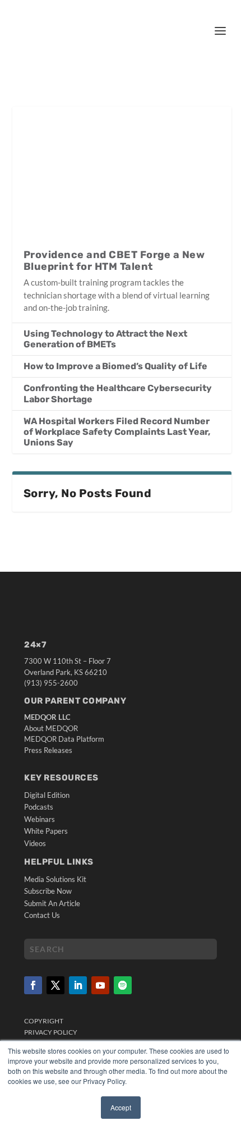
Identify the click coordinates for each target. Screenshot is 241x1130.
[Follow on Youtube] (100, 985)
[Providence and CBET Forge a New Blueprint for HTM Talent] (121, 172)
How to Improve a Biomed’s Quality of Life (115, 366)
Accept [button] (120, 1107)
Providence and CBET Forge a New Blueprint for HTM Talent (114, 261)
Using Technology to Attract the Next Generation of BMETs (105, 339)
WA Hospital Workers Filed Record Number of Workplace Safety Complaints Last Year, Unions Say (117, 432)
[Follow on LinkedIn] (78, 985)
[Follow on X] (55, 985)
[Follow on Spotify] (123, 985)
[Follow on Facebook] (33, 985)
